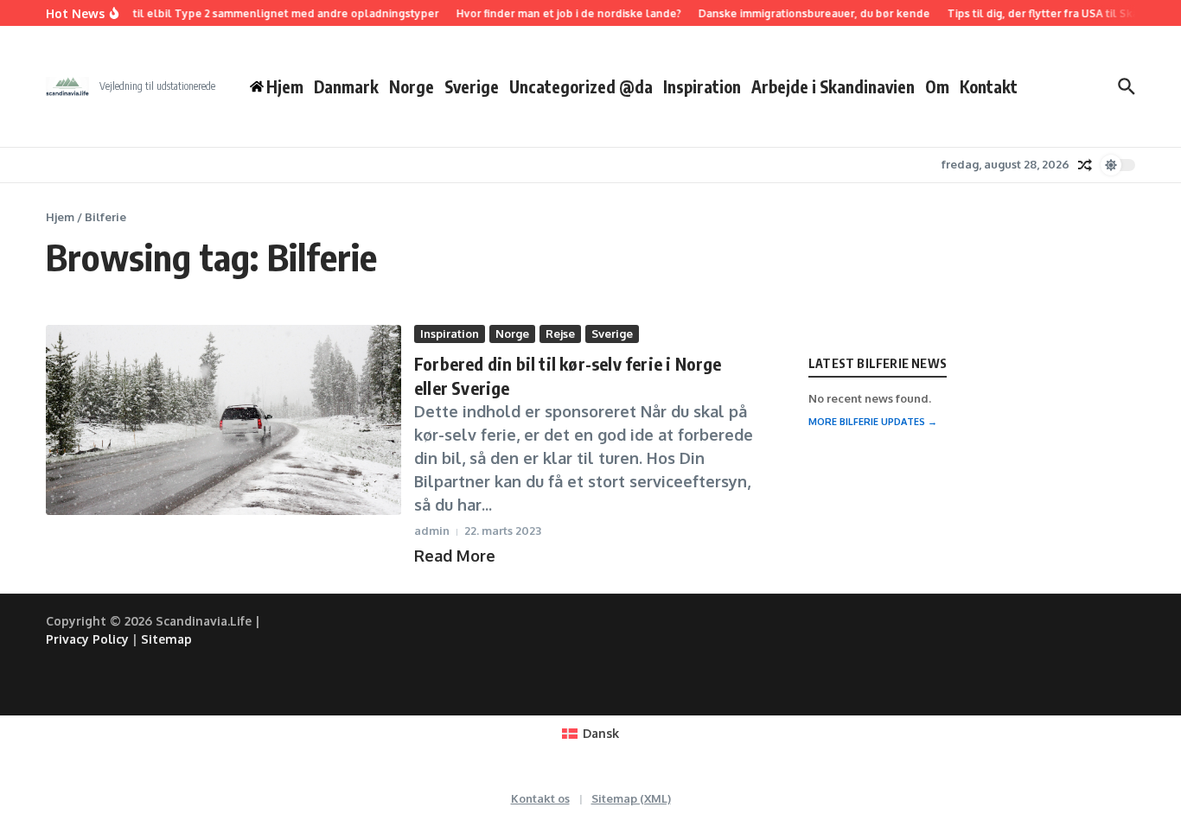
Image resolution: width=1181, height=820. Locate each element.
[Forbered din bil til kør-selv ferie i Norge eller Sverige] (223, 420)
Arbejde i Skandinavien (833, 86)
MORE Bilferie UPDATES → (872, 422)
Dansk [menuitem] (601, 733)
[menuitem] (590, 733)
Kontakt (989, 86)
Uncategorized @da (581, 86)
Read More (454, 555)
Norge (411, 86)
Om (937, 86)
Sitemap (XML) (631, 798)
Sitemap (166, 639)
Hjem (60, 217)
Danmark (346, 86)
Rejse (560, 333)
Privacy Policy (87, 639)
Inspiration (702, 86)
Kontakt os (540, 798)
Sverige (471, 86)
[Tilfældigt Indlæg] (1085, 165)
